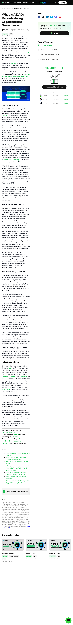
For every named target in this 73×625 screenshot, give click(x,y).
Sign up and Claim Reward (54, 87)
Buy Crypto (17, 2)
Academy (8, 8)
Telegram (15, 437)
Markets (25, 2)
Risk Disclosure (13, 528)
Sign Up (55, 33)
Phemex (5, 443)
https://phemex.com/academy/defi (17, 466)
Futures (33, 2)
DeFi (11, 34)
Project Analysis (14, 556)
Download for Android (13, 441)
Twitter (16, 435)
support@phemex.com (9, 432)
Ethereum (5, 115)
